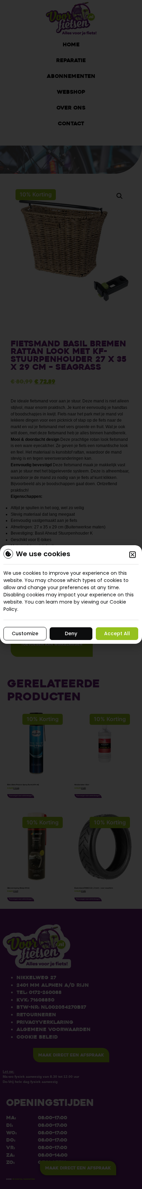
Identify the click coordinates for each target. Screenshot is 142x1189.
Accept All (117, 633)
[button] (132, 554)
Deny (71, 633)
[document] (71, 594)
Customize (25, 633)
